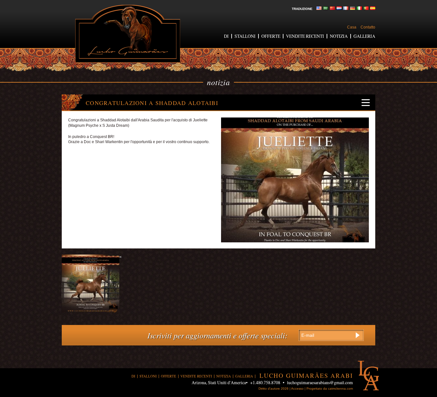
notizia (339, 36)
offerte (270, 36)
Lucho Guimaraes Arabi (127, 34)
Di (226, 36)
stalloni (245, 36)
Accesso (297, 388)
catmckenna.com (340, 388)
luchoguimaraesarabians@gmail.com (320, 382)
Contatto (368, 27)
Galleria (364, 36)
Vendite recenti (305, 36)
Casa (351, 27)
